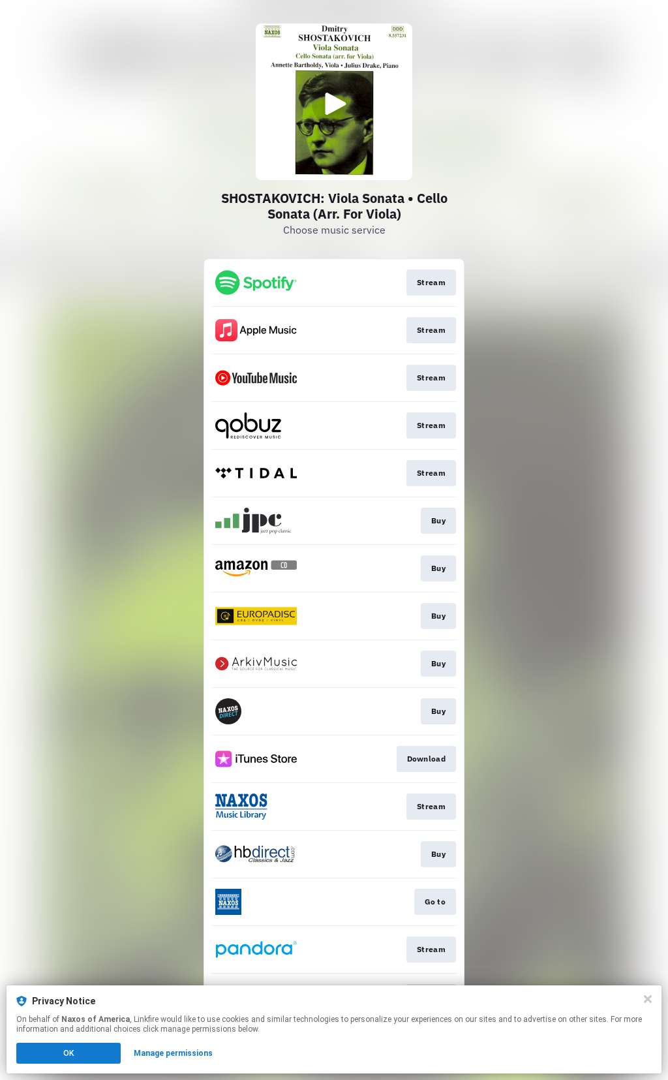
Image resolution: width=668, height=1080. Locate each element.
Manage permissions (173, 1053)
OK (68, 1053)
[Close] (647, 999)
